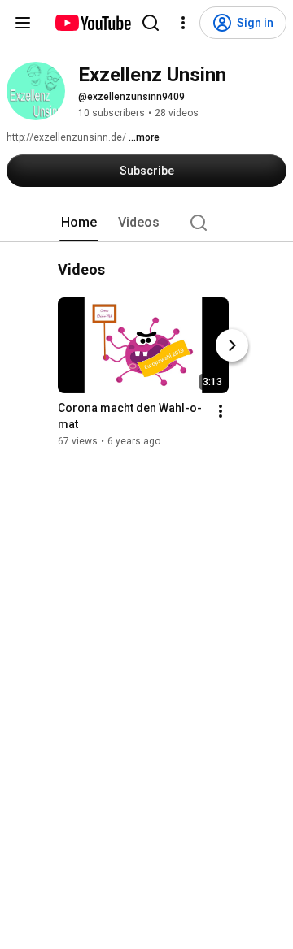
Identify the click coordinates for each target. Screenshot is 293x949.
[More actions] (220, 411)
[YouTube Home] (92, 23)
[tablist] (146, 222)
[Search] (150, 22)
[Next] (232, 345)
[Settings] (183, 22)
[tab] (78, 222)
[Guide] (23, 22)
